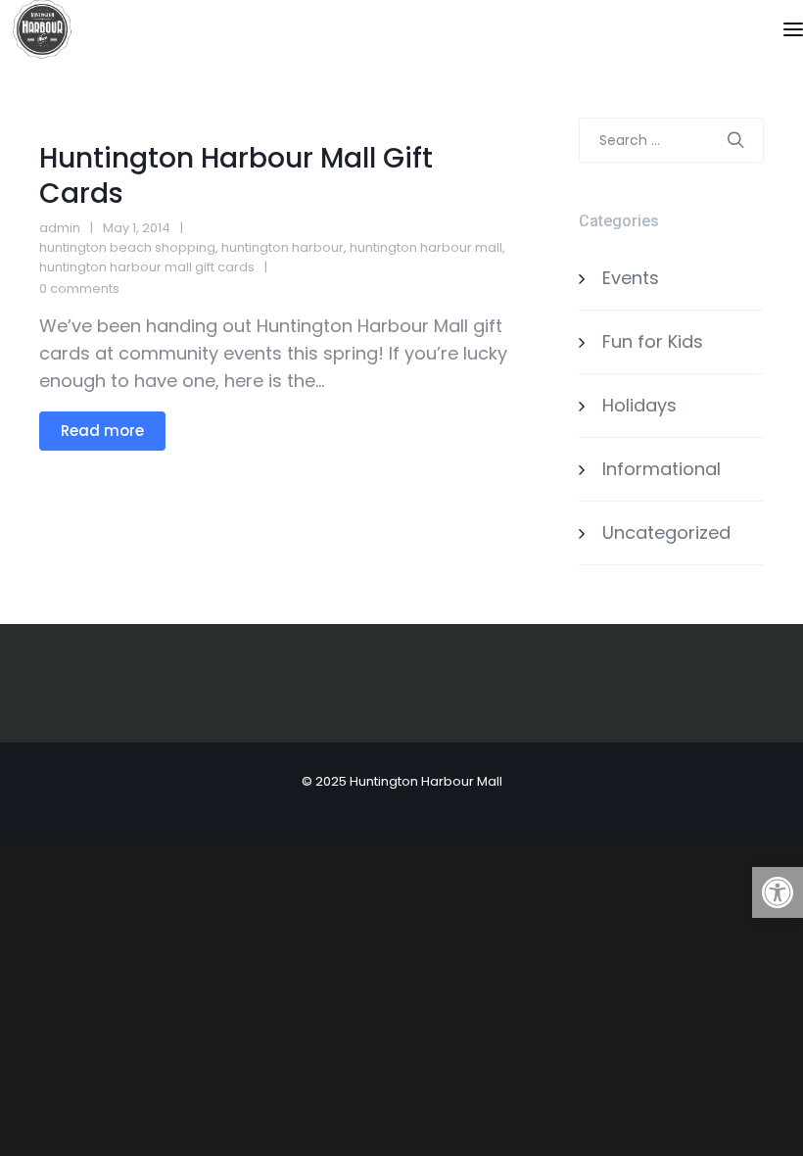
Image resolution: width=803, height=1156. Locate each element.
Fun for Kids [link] (652, 341)
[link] (777, 892)
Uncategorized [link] (666, 532)
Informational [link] (661, 469)
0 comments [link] (79, 288)
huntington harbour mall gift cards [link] (147, 267)
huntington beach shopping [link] (127, 247)
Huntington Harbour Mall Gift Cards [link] (236, 176)
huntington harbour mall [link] (426, 247)
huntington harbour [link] (282, 247)
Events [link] (630, 277)
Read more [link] (102, 430)
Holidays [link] (639, 405)
